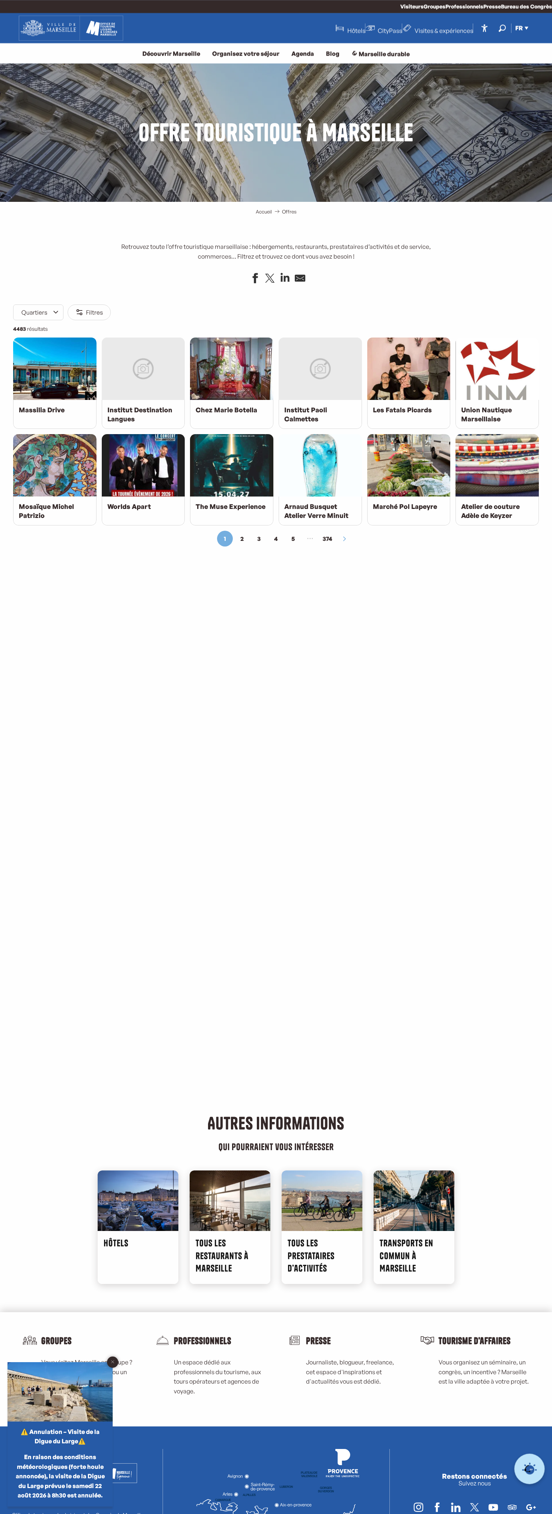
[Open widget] (529, 1469)
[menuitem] (71, 28)
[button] (502, 28)
